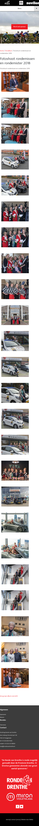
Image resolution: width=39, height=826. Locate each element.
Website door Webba (27, 819)
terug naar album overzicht (9, 696)
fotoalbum (8, 50)
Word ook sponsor (19, 26)
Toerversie (3, 725)
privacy (18, 819)
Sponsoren (3, 714)
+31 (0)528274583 (7, 741)
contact (13, 819)
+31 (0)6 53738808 (9, 743)
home (2, 50)
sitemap (8, 819)
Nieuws (2, 717)
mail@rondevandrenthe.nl (7, 746)
